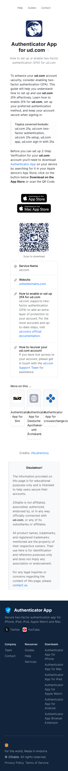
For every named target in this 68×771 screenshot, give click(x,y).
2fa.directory (40, 453)
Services (30, 661)
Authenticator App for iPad (54, 677)
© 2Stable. (12, 757)
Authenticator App (23, 164)
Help (20, 7)
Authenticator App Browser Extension (54, 718)
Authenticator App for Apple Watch (54, 689)
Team (8, 650)
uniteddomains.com (32, 284)
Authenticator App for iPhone (54, 654)
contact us (20, 585)
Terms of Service (36, 762)
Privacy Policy (14, 762)
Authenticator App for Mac (54, 667)
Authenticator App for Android (54, 704)
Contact (46, 7)
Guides (32, 7)
